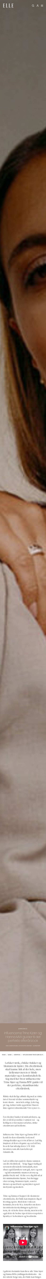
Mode (10, 1054)
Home (4, 1054)
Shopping (17, 1054)
